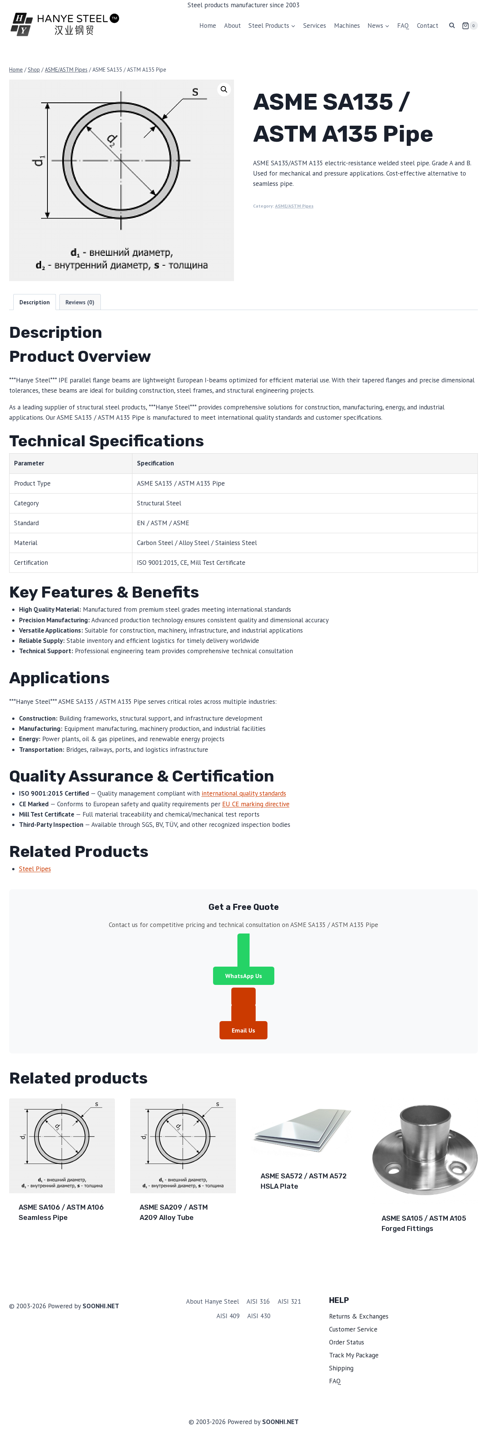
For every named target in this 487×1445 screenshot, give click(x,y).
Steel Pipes (35, 869)
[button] (224, 89)
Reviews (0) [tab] (79, 302)
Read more (35, 1242)
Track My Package (354, 1355)
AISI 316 (258, 1301)
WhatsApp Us (243, 976)
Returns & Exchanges (358, 1316)
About (232, 25)
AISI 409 (228, 1316)
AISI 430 (259, 1316)
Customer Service (353, 1329)
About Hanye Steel (212, 1301)
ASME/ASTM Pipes (294, 206)
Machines (347, 25)
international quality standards (244, 793)
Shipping (341, 1368)
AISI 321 (289, 1301)
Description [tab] (34, 302)
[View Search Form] (452, 25)
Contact (427, 25)
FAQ (403, 25)
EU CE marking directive (256, 804)
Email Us (243, 1030)
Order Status (346, 1342)
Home (207, 25)
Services (314, 25)
